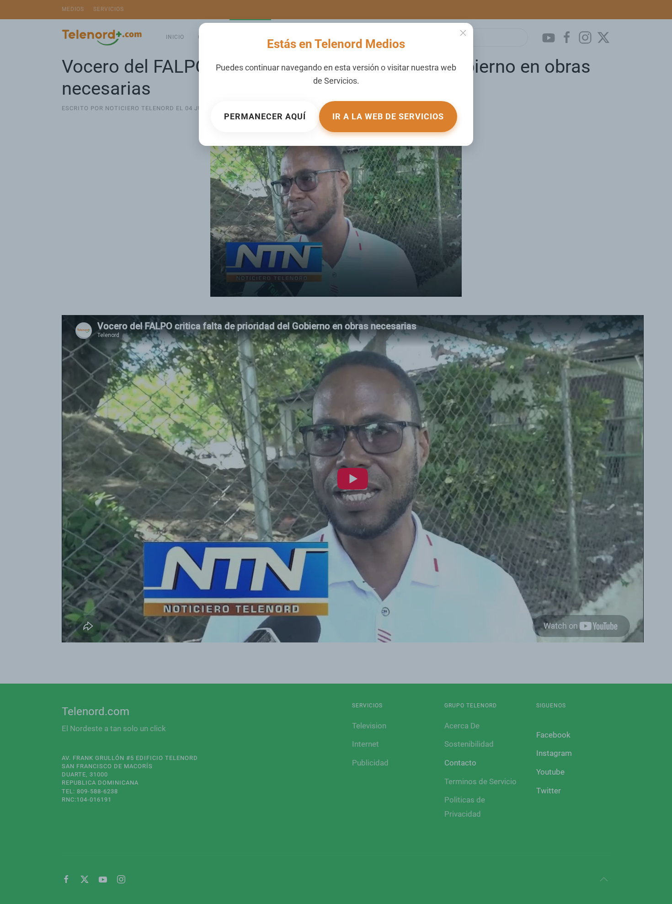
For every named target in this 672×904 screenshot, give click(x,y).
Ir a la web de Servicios (388, 116)
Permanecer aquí (265, 116)
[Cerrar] (463, 32)
